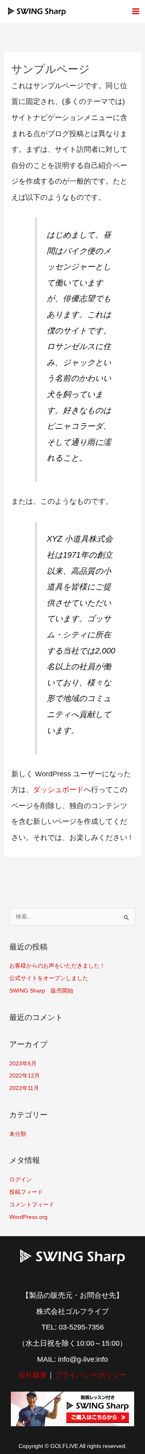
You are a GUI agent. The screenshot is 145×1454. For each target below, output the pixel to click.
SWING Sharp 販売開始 (41, 991)
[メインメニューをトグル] (135, 11)
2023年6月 (23, 1064)
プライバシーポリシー (90, 1375)
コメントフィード (31, 1205)
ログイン (20, 1180)
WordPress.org (28, 1217)
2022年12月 (24, 1076)
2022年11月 (24, 1088)
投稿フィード (26, 1192)
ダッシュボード (58, 790)
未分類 (17, 1134)
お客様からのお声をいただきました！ (57, 966)
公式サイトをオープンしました (48, 978)
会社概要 (32, 1375)
